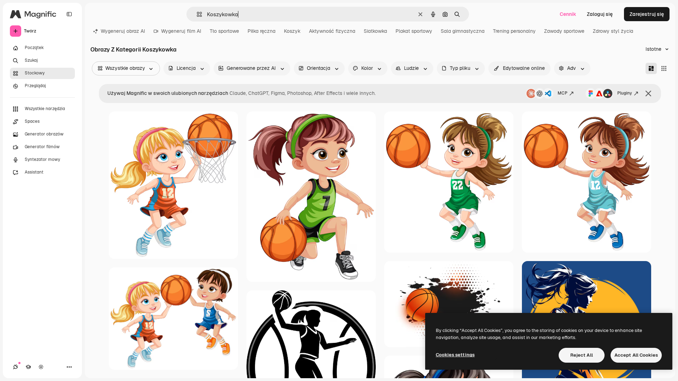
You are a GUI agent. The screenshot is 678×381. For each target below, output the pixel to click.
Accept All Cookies (636, 355)
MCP (562, 93)
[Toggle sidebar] (69, 14)
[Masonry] (651, 68)
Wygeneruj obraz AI (123, 31)
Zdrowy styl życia (613, 31)
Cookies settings (455, 355)
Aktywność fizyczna (332, 31)
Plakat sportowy (414, 31)
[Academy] (28, 367)
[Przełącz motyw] (41, 367)
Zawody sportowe (564, 31)
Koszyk (292, 31)
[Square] (664, 68)
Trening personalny (514, 31)
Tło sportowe (224, 31)
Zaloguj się (600, 14)
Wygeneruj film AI (181, 31)
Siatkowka (375, 31)
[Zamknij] (648, 93)
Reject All (581, 355)
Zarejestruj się (647, 14)
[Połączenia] (15, 367)
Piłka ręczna (261, 31)
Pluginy (624, 93)
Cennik (568, 14)
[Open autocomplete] (196, 14)
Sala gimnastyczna (462, 31)
